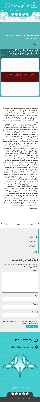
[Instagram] (20, 14)
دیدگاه (35, 270)
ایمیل (35, 304)
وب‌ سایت (35, 311)
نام (36, 296)
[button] (1, 9)
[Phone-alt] (16, 14)
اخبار (34, 252)
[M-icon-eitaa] (23, 14)
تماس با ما (13, 388)
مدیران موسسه (25, 388)
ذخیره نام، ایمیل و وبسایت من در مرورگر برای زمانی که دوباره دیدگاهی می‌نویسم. (20, 322)
